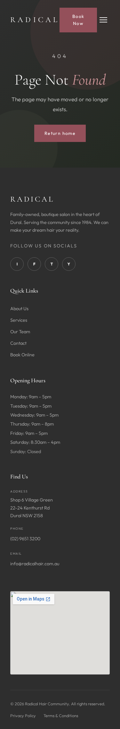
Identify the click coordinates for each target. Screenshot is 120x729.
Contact (18, 343)
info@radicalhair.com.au (34, 564)
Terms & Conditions (61, 715)
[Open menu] (103, 20)
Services (18, 320)
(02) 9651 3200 (25, 539)
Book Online (22, 355)
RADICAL (35, 19)
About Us (19, 308)
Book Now (78, 19)
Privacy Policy (23, 715)
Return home (60, 133)
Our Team (20, 332)
